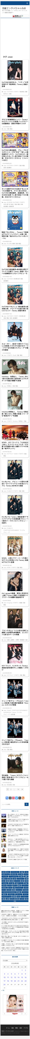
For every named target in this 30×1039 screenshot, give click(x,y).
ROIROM (9, 202)
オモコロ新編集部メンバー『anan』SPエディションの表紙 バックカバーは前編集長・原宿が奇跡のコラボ (15, 121)
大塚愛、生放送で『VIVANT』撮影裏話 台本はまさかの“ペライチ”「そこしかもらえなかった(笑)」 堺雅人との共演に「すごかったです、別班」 (15, 949)
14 (18, 977)
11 (8, 977)
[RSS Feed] (23, 798)
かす (18, 896)
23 (25, 981)
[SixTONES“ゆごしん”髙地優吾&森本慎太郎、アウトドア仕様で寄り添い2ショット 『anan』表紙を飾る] (15, 294)
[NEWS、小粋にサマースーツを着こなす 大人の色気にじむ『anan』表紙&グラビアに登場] (15, 546)
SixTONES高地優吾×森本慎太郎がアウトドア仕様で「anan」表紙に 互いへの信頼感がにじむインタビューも (15, 271)
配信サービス (19, 883)
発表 (22, 881)
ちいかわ (9, 243)
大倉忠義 (12, 714)
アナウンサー (15, 872)
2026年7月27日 (7, 384)
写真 (26, 881)
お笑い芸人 (14, 874)
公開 (7, 899)
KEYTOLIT (10, 454)
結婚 (22, 872)
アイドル (20, 20)
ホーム (19, 7)
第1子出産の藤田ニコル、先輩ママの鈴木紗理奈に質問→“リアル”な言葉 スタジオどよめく (18, 850)
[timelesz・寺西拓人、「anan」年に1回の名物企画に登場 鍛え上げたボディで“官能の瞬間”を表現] (15, 366)
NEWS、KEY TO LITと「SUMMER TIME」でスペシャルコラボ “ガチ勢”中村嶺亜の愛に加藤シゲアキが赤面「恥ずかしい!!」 (15, 445)
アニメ (25, 894)
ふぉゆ (14, 355)
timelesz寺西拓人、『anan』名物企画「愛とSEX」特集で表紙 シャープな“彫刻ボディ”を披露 (15, 413)
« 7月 (2, 990)
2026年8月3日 (6, 353)
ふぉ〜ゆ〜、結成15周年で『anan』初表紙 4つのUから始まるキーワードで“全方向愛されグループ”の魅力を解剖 (15, 347)
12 (11, 977)
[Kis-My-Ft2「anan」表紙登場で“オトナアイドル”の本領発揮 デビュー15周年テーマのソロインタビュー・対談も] (15, 505)
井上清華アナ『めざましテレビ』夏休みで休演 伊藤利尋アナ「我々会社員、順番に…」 (15, 940)
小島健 (20, 603)
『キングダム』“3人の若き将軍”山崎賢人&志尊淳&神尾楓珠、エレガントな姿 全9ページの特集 (15, 632)
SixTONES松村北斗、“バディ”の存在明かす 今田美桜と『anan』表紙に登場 (15, 84)
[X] (19, 798)
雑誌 (11, 129)
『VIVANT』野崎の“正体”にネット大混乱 (17, 859)
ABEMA (4, 885)
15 (22, 977)
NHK (3, 881)
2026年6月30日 (7, 638)
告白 (26, 899)
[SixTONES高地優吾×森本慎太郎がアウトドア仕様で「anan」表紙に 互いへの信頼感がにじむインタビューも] (15, 257)
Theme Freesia (23, 1031)
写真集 (14, 896)
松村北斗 (6, 94)
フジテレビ (25, 885)
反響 (3, 899)
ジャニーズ (7, 532)
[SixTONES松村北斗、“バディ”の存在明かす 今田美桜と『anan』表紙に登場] (15, 70)
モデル (12, 899)
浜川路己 (11, 204)
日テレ (14, 885)
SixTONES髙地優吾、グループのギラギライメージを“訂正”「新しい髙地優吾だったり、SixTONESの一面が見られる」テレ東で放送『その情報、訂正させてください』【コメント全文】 (15, 155)
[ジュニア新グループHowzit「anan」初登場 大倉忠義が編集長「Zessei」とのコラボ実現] (15, 689)
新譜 (7, 881)
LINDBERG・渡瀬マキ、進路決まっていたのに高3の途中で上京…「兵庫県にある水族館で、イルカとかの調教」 (15, 915)
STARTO (16, 91)
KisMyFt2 (10, 491)
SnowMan (5, 883)
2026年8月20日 (7, 127)
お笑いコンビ (5, 874)
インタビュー (24, 896)
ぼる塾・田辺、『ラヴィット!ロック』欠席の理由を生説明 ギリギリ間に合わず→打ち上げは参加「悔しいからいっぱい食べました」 (15, 932)
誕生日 (4, 894)
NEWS (16, 454)
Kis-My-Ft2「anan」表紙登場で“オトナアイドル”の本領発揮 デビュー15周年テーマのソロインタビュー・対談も (15, 520)
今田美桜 (21, 91)
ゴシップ (25, 892)
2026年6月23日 (7, 782)
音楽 (19, 17)
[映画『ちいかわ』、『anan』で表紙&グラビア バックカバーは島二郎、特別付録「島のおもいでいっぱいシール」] (15, 220)
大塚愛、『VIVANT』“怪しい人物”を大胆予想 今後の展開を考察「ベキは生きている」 (15, 944)
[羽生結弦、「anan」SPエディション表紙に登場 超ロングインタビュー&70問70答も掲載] (15, 763)
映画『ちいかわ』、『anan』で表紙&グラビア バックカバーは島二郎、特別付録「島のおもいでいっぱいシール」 (15, 235)
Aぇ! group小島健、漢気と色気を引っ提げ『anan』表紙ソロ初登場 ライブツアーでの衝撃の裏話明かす (15, 595)
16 (18, 789)
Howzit (9, 710)
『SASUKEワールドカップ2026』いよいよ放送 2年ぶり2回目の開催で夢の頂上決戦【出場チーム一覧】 (15, 918)
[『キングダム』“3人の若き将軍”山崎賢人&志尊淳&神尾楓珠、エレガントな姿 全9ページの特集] (15, 618)
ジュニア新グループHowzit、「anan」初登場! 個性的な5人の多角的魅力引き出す (15, 742)
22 (22, 981)
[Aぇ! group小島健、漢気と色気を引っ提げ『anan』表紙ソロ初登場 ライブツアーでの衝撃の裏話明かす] (15, 581)
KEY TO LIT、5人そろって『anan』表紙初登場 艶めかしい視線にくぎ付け (15, 667)
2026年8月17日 (7, 276)
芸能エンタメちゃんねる (14, 8)
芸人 (8, 872)
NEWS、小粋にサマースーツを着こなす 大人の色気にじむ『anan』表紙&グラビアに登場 (15, 560)
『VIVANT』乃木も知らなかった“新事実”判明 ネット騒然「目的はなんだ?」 (18, 825)
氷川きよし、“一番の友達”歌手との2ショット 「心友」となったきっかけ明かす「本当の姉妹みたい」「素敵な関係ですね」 (18, 840)
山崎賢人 (12, 640)
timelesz (15, 421)
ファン (3, 890)
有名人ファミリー (18, 887)
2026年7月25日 (7, 419)
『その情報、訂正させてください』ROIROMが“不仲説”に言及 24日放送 (15, 922)
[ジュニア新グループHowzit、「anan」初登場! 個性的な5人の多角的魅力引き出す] (15, 728)
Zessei (14, 712)
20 (15, 981)
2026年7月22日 (7, 451)
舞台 (19, 885)
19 (11, 981)
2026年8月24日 (7, 89)
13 (15, 977)
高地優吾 (9, 167)
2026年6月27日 (7, 708)
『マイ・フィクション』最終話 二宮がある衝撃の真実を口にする (18, 835)
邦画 (10, 879)
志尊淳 (17, 640)
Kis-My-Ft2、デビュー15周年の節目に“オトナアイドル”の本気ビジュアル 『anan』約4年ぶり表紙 (15, 483)
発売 (3, 872)
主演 (14, 879)
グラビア (11, 894)
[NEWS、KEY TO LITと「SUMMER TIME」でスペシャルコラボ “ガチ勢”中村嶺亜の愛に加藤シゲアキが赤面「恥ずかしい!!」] (15, 432)
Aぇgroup (9, 603)
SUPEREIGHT (8, 712)
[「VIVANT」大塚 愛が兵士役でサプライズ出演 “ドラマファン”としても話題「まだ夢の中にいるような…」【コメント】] (4, 855)
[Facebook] (7, 798)
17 (4, 981)
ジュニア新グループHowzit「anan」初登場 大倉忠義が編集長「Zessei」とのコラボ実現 (15, 703)
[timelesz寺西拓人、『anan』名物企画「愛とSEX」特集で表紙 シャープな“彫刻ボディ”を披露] (15, 399)
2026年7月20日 (7, 489)
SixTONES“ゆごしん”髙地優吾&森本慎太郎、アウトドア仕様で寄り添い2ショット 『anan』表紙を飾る (15, 308)
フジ (10, 887)
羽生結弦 (9, 785)
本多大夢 (6, 204)
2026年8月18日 (7, 241)
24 (4, 984)
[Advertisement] (15, 38)
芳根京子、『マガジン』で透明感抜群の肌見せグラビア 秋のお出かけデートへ (18, 844)
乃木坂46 (25, 890)
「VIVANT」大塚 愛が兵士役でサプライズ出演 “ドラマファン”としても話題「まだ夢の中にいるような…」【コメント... (18, 855)
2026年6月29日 (7, 673)
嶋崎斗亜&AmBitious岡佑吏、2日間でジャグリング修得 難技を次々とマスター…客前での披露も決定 (15, 911)
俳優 (26, 91)
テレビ (26, 874)
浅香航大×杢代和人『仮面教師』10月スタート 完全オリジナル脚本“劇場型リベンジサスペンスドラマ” (18, 830)
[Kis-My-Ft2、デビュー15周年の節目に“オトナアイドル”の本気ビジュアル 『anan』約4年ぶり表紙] (15, 469)
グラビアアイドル (6, 896)
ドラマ (9, 885)
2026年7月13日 (7, 565)
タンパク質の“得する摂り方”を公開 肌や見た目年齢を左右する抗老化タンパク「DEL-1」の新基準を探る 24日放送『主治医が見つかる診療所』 (15, 927)
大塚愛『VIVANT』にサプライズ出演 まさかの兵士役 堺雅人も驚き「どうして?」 (18, 820)
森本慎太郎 (17, 279)
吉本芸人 (4, 887)
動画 (19, 892)
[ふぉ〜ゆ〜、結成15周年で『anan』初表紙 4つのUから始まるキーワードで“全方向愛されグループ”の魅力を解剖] (15, 332)
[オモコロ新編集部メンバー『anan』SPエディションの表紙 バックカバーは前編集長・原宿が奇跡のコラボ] (15, 107)
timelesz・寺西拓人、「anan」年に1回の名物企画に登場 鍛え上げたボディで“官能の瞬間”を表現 (15, 378)
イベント (17, 881)
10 (4, 977)
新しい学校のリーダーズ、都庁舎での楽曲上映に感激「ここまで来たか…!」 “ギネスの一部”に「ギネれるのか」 (18, 816)
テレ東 (20, 874)
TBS (26, 872)
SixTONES (10, 91)
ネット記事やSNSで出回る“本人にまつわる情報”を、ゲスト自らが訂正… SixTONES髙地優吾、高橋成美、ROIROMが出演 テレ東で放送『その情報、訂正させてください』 (15, 193)
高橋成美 (11, 206)
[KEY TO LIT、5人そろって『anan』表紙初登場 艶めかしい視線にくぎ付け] (15, 653)
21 (18, 981)
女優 (14, 890)
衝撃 (26, 876)
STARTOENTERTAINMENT (11, 530)
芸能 (19, 10)
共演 (12, 881)
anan (5, 91)
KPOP (26, 887)
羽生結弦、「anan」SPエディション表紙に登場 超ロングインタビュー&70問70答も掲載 (15, 777)
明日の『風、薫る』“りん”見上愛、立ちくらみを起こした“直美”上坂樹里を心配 (15, 936)
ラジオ (22, 899)
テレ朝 (11, 883)
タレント (18, 894)
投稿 (21, 876)
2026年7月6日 (6, 600)
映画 (19, 14)
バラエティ (20, 879)
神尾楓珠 (22, 640)
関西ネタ (4, 879)
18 (8, 981)
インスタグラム (14, 876)
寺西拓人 (9, 386)
